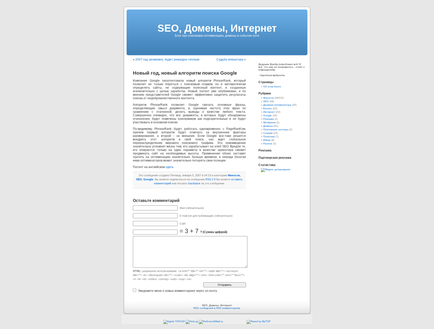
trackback (194, 183)
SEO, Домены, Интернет (217, 28)
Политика (269, 136)
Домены (268, 126)
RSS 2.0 (210, 179)
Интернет (269, 112)
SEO (139, 179)
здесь (170, 167)
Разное (267, 143)
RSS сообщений (203, 308)
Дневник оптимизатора (277, 104)
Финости (234, 175)
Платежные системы (275, 129)
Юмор (266, 140)
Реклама (268, 119)
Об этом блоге (272, 86)
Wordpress (269, 122)
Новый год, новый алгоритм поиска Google (185, 73)
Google (148, 179)
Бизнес (267, 108)
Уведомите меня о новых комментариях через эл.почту (177, 291)
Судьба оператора (229, 59)
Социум (268, 133)
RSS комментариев (228, 308)
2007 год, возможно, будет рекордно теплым (167, 59)
